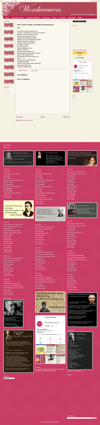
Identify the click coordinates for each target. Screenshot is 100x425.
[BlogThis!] (33, 70)
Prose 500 (62, 17)
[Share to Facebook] (35, 70)
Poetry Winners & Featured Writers (12, 174)
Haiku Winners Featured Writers (75, 232)
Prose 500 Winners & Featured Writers (13, 186)
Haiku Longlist (38, 191)
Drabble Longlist (7, 197)
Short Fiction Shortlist (40, 195)
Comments (8, 92)
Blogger (57, 422)
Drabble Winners (71, 182)
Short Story (46, 17)
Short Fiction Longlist (40, 197)
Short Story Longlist (8, 184)
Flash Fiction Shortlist (9, 269)
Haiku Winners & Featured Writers (43, 186)
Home (7, 17)
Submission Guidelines (33, 17)
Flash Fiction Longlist (9, 275)
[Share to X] (34, 70)
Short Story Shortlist (8, 182)
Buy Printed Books (17, 17)
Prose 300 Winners (71, 178)
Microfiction (71, 17)
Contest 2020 (6, 171)
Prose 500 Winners (8, 228)
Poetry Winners (70, 278)
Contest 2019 (38, 171)
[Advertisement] (8, 118)
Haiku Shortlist (38, 188)
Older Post (66, 117)
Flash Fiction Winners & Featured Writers (13, 288)
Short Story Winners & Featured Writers (13, 180)
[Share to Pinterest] (37, 70)
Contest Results (7, 281)
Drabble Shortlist (8, 195)
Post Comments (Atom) (27, 120)
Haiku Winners (70, 180)
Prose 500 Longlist (8, 191)
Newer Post (19, 117)
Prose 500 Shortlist (8, 188)
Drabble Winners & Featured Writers (12, 193)
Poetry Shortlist (7, 176)
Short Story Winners (72, 281)
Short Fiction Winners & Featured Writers (45, 193)
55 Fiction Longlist (8, 252)
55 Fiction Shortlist (8, 241)
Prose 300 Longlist (71, 195)
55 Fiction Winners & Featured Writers (13, 233)
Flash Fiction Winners (9, 262)
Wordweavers (7, 147)
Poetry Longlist (7, 178)
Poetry (54, 17)
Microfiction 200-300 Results (41, 233)
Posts (7, 89)
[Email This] (31, 70)
